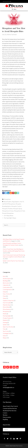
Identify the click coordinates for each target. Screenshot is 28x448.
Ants (4, 276)
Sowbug (5, 322)
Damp (4, 292)
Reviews (5, 415)
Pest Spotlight (6, 316)
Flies (4, 296)
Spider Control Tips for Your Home (12, 261)
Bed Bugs (5, 281)
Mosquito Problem (7, 208)
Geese (4, 298)
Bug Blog (5, 419)
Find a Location (7, 417)
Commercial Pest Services (10, 408)
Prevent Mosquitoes (8, 213)
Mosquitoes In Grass (8, 211)
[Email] (16, 193)
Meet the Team (7, 305)
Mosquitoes (7, 199)
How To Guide (6, 302)
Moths (4, 313)
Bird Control (6, 283)
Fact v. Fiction (6, 294)
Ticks (4, 329)
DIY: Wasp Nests (8, 215)
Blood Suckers (8, 201)
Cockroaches (6, 287)
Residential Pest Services (9, 410)
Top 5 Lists (5, 331)
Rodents (5, 320)
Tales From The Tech (8, 327)
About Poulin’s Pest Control (10, 406)
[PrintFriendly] (18, 193)
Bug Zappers (15, 201)
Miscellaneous (7, 309)
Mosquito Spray (17, 208)
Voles (4, 335)
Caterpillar (6, 285)
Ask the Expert (6, 278)
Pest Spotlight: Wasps (10, 218)
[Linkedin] (8, 193)
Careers (5, 413)
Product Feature (7, 318)
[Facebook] (3, 193)
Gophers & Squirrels (8, 300)
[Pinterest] (13, 193)
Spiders (5, 324)
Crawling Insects (7, 289)
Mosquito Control (16, 206)
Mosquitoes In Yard (19, 211)
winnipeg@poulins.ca (8, 387)
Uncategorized (7, 333)
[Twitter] (6, 193)
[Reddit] (11, 193)
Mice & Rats (6, 307)
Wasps (4, 338)
